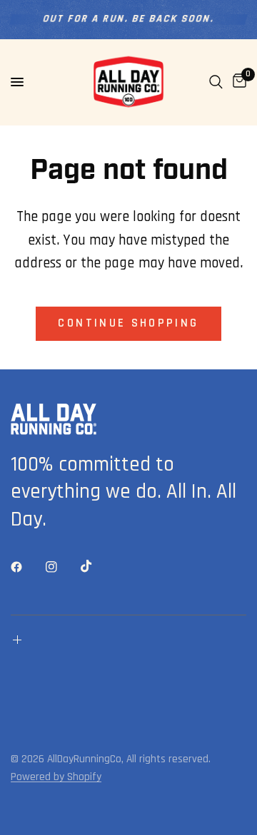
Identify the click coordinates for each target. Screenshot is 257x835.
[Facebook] (26, 567)
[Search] (216, 82)
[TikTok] (96, 566)
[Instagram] (61, 567)
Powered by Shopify (56, 776)
